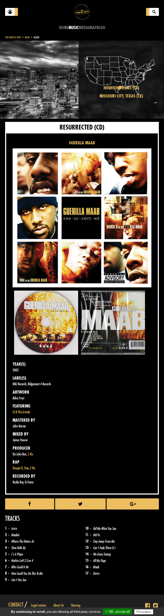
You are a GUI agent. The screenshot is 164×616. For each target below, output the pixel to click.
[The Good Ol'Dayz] (82, 11)
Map (93, 27)
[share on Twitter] (80, 504)
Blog (101, 27)
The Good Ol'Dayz (13, 37)
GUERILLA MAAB (82, 143)
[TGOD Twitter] (155, 606)
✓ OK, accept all (117, 611)
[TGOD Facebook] (147, 606)
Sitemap (76, 605)
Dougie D (18, 468)
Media (84, 27)
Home (64, 27)
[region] (121, 80)
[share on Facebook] (29, 504)
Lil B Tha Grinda (21, 412)
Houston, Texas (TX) (121, 88)
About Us (58, 605)
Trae (26, 468)
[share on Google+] (133, 504)
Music (74, 27)
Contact (15, 605)
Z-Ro (30, 454)
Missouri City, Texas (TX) (121, 96)
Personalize (143, 611)
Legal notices (38, 605)
